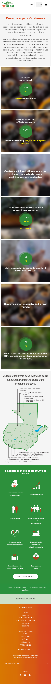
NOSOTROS (25, 615)
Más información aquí (25, 576)
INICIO (25, 612)
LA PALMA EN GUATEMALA (25, 618)
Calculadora (25, 642)
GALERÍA (25, 634)
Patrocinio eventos (25, 649)
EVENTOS (25, 623)
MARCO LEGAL (25, 636)
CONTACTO (25, 626)
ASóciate (25, 639)
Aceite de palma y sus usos (25, 620)
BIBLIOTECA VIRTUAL (25, 631)
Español (31, 4)
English (39, 4)
